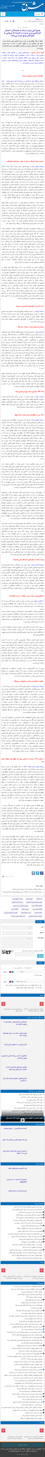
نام (42, 927)
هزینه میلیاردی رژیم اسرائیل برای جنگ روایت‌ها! (29, 1311)
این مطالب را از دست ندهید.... (35, 1017)
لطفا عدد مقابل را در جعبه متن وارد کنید (33, 951)
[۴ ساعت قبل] (36, 1070)
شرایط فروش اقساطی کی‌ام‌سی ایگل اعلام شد (29, 1294)
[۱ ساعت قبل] (36, 1036)
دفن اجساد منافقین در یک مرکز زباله (32, 1247)
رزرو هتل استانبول (17, 902)
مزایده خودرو (38, 913)
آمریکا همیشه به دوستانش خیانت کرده (31, 1329)
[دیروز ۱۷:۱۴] (36, 1132)
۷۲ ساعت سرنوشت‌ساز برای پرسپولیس (31, 1303)
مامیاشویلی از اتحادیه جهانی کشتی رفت (31, 1313)
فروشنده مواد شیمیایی (35, 916)
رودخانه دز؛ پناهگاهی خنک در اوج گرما (31, 1242)
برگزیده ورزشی (39, 1124)
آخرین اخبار (40, 1283)
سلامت (42, 1423)
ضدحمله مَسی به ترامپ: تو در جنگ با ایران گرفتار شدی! (27, 1210)
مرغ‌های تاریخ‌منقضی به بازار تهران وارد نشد (30, 1391)
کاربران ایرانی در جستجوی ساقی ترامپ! (15, 1044)
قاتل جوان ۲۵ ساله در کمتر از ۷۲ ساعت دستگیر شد (28, 1223)
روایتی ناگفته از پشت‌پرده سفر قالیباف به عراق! (29, 1228)
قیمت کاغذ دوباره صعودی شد (34, 1100)
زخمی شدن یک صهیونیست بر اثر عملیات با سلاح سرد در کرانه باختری (23, 1386)
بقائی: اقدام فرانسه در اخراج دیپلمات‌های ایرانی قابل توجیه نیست (24, 1340)
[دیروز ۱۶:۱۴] (33, 1002)
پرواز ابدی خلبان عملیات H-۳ (34, 1297)
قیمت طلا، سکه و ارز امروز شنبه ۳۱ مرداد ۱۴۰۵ (29, 1103)
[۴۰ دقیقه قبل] (36, 1025)
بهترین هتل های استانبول (34, 902)
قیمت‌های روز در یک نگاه (36, 1091)
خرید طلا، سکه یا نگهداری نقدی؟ (33, 1319)
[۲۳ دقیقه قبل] (36, 1171)
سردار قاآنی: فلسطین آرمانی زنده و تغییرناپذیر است (28, 1380)
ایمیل (41, 932)
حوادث (42, 1262)
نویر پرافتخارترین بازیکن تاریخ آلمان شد (31, 1343)
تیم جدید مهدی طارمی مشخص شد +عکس (14, 1139)
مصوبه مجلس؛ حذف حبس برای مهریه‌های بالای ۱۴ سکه (15, 1034)
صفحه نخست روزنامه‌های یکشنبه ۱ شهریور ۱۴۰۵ (29, 1218)
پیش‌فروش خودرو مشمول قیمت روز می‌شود (12, 1010)
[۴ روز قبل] (12, 1002)
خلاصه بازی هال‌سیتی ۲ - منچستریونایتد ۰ (15, 1128)
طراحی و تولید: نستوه (22, 1454)
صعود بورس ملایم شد (36, 1308)
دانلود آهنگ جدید (37, 906)
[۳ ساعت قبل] (36, 1048)
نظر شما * (40, 938)
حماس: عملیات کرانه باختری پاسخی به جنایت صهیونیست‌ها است (24, 1356)
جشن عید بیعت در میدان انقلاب (17, 1191)
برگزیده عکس (40, 1164)
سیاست (38, 14)
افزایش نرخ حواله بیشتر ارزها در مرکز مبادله (30, 1094)
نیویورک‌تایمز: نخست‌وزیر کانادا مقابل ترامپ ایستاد (28, 1305)
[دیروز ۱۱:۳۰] (36, 1154)
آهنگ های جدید (37, 909)
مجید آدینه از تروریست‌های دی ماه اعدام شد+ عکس (28, 1207)
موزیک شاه (29, 899)
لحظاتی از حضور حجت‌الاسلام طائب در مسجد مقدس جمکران (25, 1250)
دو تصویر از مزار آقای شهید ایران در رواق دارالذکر (29, 1215)
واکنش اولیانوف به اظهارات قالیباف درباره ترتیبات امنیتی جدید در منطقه (23, 1375)
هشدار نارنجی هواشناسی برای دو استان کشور (30, 1397)
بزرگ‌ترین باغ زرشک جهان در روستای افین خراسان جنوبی (26, 1236)
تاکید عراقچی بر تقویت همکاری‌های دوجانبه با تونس (28, 1364)
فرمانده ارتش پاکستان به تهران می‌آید (32, 1415)
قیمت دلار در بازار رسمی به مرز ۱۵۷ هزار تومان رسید (28, 1108)
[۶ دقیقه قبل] (33, 1270)
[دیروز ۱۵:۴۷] (36, 1143)
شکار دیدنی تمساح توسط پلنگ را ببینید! (31, 1226)
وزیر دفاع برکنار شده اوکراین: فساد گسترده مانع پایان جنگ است (25, 1234)
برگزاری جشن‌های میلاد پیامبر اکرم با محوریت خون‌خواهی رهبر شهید (16, 1068)
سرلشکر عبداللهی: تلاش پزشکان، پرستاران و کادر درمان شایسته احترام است (21, 1407)
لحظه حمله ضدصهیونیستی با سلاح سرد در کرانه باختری (27, 1410)
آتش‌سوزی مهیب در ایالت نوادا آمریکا (32, 1337)
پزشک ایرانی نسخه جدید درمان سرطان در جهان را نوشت (27, 1394)
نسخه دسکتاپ (22, 1445)
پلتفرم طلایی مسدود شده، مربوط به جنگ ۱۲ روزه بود (28, 1362)
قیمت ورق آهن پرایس (10, 913)
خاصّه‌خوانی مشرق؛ (22, 27)
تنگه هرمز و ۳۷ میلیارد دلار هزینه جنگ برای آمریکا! (28, 1370)
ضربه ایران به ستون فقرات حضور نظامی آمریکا (29, 1389)
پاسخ (5, 972)
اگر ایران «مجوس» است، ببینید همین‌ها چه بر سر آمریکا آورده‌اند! (24, 1332)
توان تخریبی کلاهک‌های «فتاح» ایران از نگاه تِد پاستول (27, 1402)
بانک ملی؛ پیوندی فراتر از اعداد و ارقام (32, 1367)
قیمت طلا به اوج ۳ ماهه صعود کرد (33, 1105)
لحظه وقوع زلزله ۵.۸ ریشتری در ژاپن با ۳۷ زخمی (29, 1354)
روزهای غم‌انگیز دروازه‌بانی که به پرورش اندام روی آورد (27, 889)
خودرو (42, 995)
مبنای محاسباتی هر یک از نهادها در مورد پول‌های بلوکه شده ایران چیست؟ (22, 892)
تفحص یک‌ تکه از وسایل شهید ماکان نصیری (30, 1239)
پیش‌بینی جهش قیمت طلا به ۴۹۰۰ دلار (31, 1097)
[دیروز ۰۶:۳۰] (12, 1430)
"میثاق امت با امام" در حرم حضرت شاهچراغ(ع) (17, 1180)
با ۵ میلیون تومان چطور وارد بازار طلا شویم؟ (30, 1321)
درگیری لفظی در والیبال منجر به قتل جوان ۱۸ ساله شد (15, 1079)
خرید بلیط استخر (26, 913)
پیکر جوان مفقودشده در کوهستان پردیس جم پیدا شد (33, 1277)
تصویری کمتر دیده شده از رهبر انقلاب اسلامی (29, 1231)
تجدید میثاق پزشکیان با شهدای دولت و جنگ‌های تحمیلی (27, 1348)
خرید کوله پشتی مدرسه (18, 916)
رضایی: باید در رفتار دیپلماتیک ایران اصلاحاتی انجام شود (27, 1245)
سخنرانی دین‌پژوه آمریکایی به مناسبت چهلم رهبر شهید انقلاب (25, 1253)
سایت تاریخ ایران (17, 899)
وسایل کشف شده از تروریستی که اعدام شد (30, 1212)
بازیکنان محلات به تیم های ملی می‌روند (31, 1292)
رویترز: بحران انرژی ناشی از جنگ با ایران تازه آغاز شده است (26, 1324)
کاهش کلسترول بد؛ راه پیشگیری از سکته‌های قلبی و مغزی (33, 1437)
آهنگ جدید (14, 909)
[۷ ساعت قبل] (33, 1430)
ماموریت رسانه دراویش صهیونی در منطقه (31, 1418)
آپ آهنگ (39, 899)
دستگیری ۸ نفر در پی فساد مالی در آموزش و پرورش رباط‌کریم (14, 1057)
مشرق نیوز (28, 5)
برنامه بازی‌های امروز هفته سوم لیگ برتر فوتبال (29, 1258)
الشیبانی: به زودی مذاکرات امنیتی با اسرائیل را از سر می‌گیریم (25, 1372)
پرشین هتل (25, 909)
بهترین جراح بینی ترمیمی (20, 906)
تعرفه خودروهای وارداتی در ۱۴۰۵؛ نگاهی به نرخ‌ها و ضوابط (33, 1010)
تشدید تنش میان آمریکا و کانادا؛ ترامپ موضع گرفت (28, 1383)
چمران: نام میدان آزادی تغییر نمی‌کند (32, 1399)
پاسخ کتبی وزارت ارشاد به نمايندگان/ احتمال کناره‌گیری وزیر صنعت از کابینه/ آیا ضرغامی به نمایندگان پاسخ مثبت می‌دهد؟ (22, 33)
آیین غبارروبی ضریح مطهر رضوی (17, 1168)
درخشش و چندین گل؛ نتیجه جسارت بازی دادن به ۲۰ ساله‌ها (15, 1152)
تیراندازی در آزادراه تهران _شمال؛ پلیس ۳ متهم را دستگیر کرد (15, 1023)
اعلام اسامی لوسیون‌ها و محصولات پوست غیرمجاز (14, 1437)
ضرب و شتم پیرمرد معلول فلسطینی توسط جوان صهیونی (27, 1327)
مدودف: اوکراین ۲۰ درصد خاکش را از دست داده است (27, 1378)
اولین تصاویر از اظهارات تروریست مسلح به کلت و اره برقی (26, 1289)
